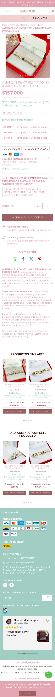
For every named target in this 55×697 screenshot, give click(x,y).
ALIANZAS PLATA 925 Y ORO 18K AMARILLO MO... (40, 385)
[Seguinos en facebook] (11, 585)
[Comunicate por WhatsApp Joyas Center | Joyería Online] (48, 674)
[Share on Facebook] (23, 259)
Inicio (5, 25)
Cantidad (8, 206)
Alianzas (14, 25)
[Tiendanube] (27, 663)
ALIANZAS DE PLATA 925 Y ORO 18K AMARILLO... (14, 385)
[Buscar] (23, 18)
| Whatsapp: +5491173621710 (20, 558)
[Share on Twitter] (31, 259)
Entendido (27, 693)
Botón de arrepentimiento (27, 679)
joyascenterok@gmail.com (20, 562)
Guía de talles (43, 178)
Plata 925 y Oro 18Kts (31, 25)
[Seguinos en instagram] (5, 585)
